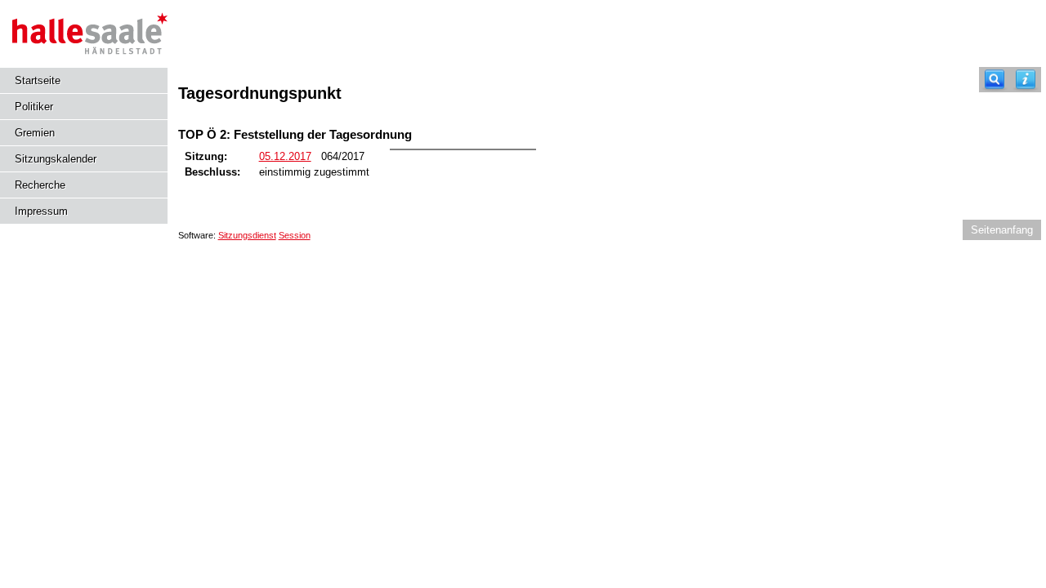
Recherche (40, 185)
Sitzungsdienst (247, 235)
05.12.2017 (285, 156)
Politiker (34, 106)
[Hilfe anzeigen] (1025, 79)
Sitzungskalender (55, 159)
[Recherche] (994, 79)
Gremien (35, 133)
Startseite (37, 80)
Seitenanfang (1002, 230)
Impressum (41, 211)
